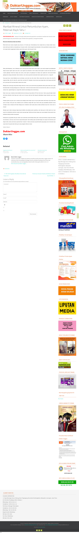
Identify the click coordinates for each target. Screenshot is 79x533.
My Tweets (60, 398)
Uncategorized (7, 22)
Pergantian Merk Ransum (7, 150)
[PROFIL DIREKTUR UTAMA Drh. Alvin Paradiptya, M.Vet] (67, 127)
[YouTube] (4, 1)
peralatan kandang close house (31, 524)
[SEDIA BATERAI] (67, 63)
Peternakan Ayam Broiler (42, 150)
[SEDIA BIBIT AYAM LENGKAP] (67, 100)
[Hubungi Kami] (67, 152)
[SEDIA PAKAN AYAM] (67, 295)
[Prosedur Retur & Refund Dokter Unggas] (67, 459)
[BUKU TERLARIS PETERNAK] (67, 355)
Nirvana (39, 527)
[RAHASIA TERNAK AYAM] (67, 330)
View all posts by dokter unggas (19, 163)
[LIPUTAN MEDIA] (67, 314)
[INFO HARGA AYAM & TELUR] (67, 486)
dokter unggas (8, 33)
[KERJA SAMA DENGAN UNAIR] (67, 473)
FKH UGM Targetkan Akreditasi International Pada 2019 (15, 174)
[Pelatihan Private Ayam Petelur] (67, 279)
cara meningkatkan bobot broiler (51, 524)
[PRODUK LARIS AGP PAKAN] (67, 388)
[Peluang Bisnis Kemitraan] (67, 198)
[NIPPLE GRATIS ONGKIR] (67, 84)
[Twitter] (5, 1)
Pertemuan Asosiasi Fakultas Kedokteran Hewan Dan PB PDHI (43, 174)
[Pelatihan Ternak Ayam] (67, 252)
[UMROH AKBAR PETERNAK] (67, 431)
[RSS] (6, 1)
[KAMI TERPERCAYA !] (64, 368)
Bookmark (7, 168)
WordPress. (43, 527)
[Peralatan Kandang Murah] (67, 215)
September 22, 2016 (18, 33)
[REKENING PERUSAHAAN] (67, 230)
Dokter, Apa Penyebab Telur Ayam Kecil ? (28, 150)
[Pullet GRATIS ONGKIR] (67, 46)
